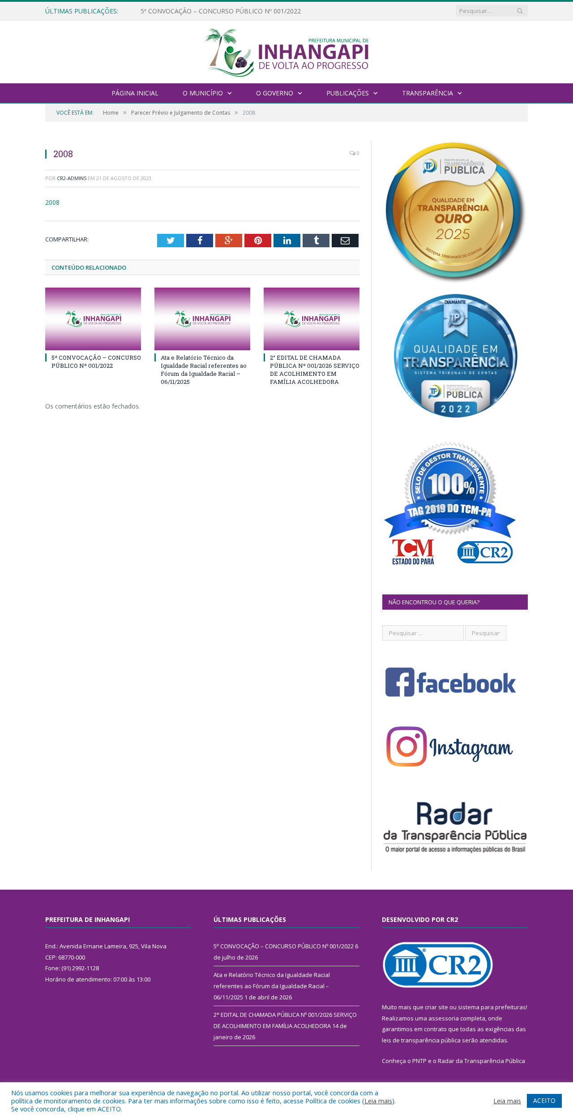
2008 (52, 202)
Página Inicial (134, 93)
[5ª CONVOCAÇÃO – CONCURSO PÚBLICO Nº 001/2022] (93, 319)
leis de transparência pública (421, 1040)
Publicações (347, 93)
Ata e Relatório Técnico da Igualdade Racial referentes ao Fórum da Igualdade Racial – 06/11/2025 (243, 11)
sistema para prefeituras (492, 1007)
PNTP (419, 1061)
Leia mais (378, 1100)
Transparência (427, 93)
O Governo (274, 93)
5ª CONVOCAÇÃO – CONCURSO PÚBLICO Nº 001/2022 (96, 361)
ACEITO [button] (544, 1100)
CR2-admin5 (71, 178)
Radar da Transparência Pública (481, 1061)
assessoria (443, 1018)
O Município (203, 93)
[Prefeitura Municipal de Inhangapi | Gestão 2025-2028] (286, 50)
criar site (436, 1007)
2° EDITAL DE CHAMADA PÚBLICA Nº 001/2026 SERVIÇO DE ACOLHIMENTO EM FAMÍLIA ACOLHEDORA (314, 369)
